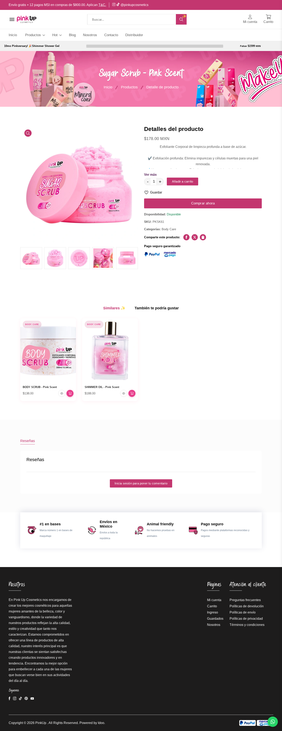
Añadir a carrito (182, 181)
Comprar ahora (203, 203)
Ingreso (212, 612)
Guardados (215, 618)
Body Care (32, 324)
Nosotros (90, 35)
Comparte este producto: (162, 237)
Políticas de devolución (247, 606)
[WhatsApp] (273, 722)
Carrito (212, 606)
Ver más (150, 174)
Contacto (111, 35)
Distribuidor (134, 35)
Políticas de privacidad (246, 618)
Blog (72, 35)
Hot (55, 35)
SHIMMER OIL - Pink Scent (102, 387)
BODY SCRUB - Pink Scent (40, 387)
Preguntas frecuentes (245, 600)
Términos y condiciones (247, 625)
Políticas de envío (243, 612)
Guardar (156, 192)
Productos (33, 35)
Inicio (13, 35)
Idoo (101, 723)
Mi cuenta (214, 600)
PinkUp (40, 723)
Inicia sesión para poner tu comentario (141, 483)
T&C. (102, 5)
